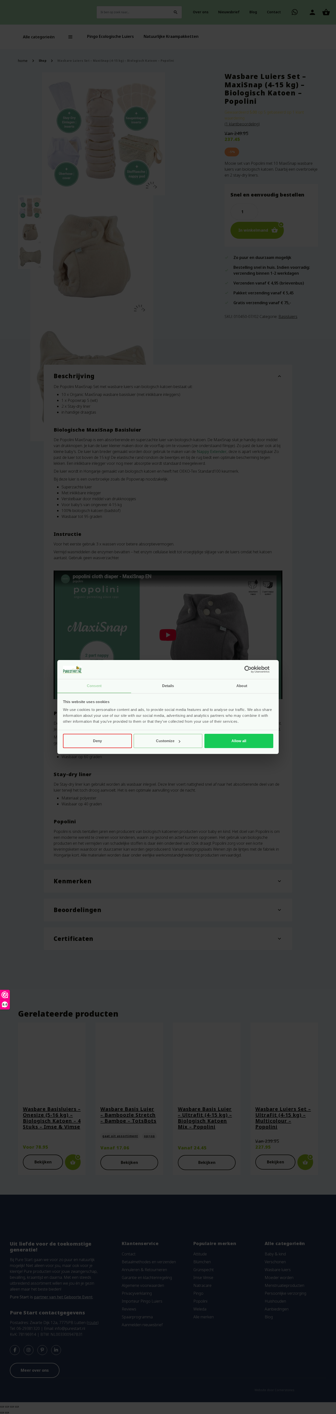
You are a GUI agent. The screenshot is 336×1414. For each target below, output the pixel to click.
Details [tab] (168, 686)
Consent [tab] (94, 686)
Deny (97, 741)
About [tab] (241, 686)
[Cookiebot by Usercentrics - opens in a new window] (251, 669)
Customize (165, 741)
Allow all (238, 741)
